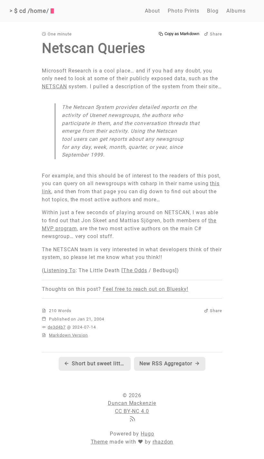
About (152, 11)
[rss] (132, 419)
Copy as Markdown (182, 34)
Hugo (147, 434)
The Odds (135, 270)
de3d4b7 (57, 327)
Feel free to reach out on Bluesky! (145, 289)
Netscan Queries (94, 48)
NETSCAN (54, 86)
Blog (213, 11)
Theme (99, 442)
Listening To (60, 270)
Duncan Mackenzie (132, 403)
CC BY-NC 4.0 (132, 411)
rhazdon (163, 442)
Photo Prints (184, 11)
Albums (236, 11)
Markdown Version (68, 335)
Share (216, 34)
